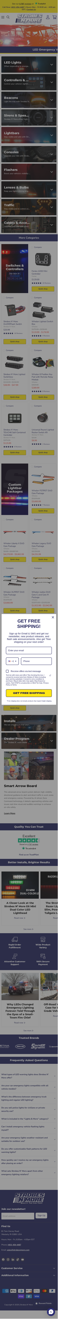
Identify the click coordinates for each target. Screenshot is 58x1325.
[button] (51, 1312)
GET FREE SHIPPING (29, 693)
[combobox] (12, 661)
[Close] (53, 617)
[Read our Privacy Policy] (50, 675)
